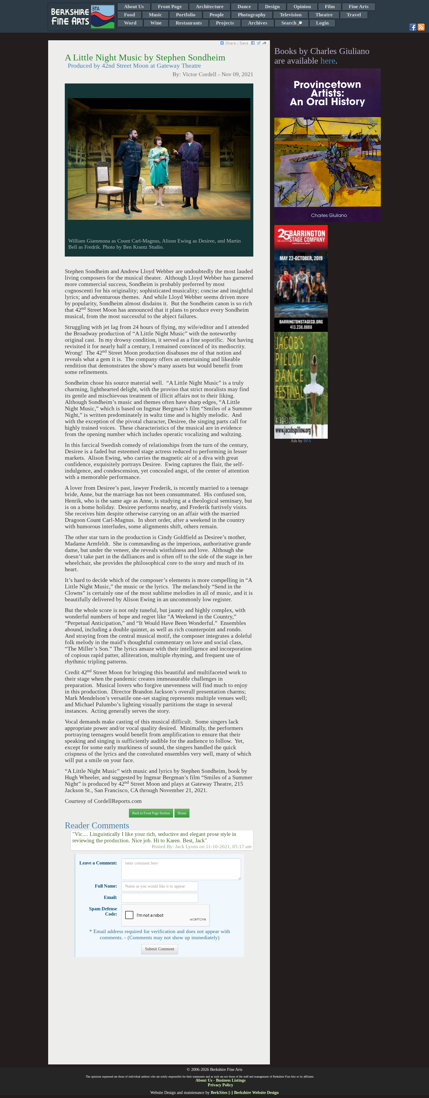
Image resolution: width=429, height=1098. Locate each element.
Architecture (210, 6)
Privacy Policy (220, 1085)
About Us (134, 6)
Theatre (324, 15)
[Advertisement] (159, 1013)
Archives (257, 23)
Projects (225, 23)
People (217, 15)
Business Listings (230, 1080)
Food (129, 15)
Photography (252, 15)
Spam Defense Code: (103, 911)
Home (182, 813)
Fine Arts (359, 6)
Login (322, 23)
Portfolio (186, 15)
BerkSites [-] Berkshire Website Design (245, 1092)
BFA (307, 441)
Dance (244, 6)
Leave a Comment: (98, 862)
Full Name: (106, 885)
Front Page (170, 6)
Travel (354, 15)
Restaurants (189, 23)
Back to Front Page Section (151, 813)
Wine (156, 23)
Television (290, 15)
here (327, 60)
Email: (110, 897)
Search (289, 23)
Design (272, 6)
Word (130, 23)
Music (155, 15)
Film (330, 6)
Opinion (302, 6)
